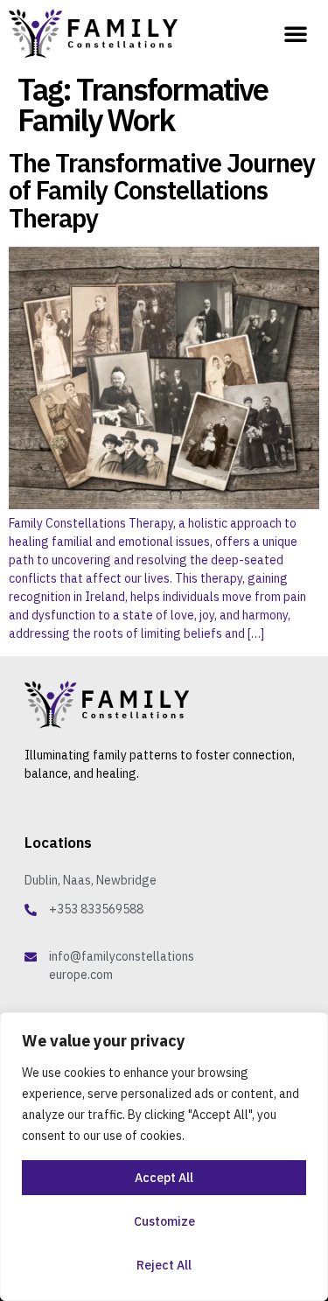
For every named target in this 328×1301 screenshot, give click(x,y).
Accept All (164, 1178)
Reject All (164, 1265)
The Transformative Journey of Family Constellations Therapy (162, 190)
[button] (295, 33)
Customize (164, 1221)
